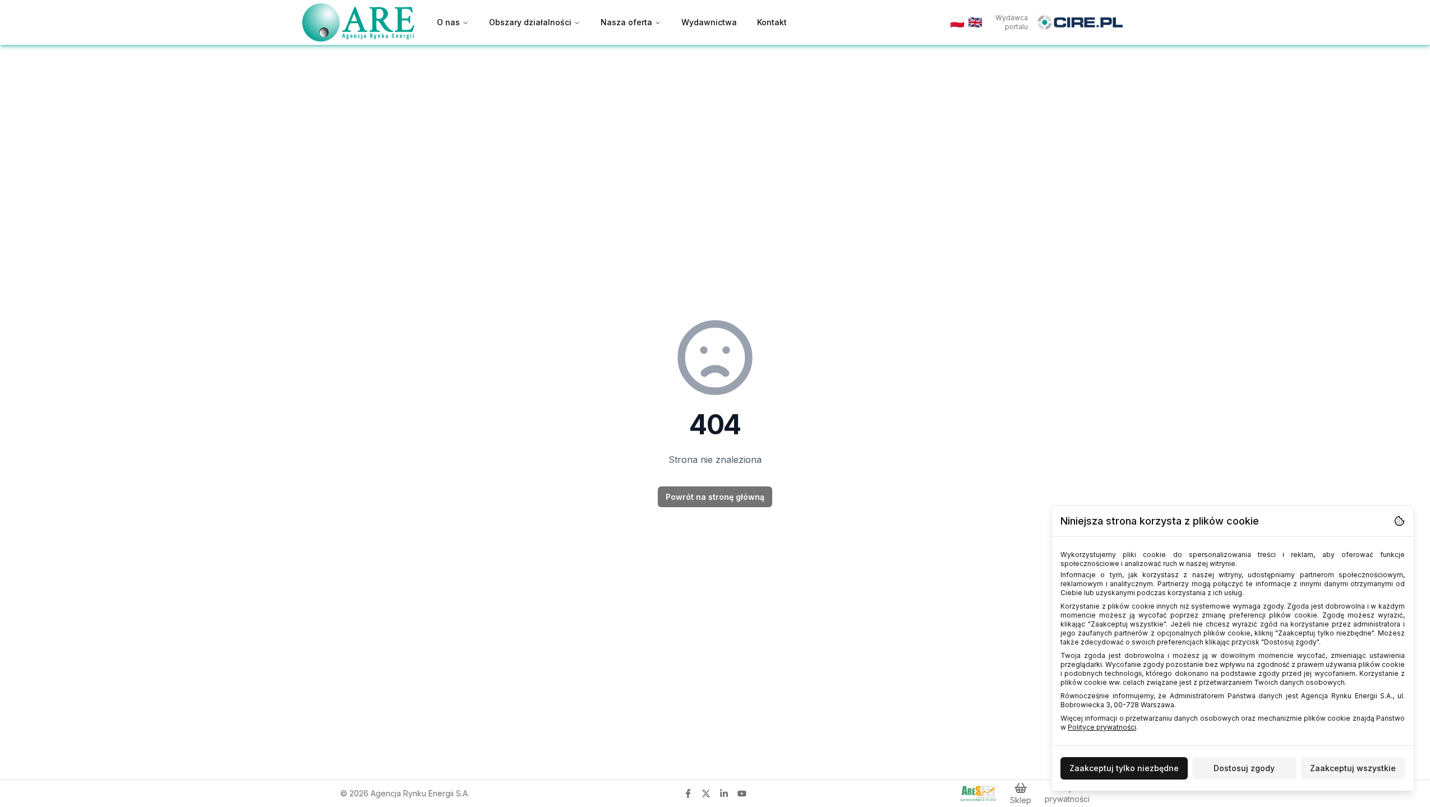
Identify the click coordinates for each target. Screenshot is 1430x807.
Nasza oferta (626, 22)
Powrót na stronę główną (715, 497)
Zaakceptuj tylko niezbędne (1124, 768)
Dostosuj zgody (1244, 768)
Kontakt (772, 22)
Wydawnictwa (709, 22)
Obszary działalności (530, 22)
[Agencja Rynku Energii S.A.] (358, 22)
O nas (448, 22)
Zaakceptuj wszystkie (1353, 768)
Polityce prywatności (1102, 727)
